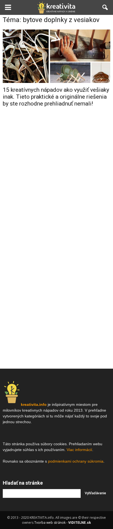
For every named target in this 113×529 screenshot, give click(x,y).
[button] (105, 7)
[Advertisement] (56, 173)
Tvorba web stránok (50, 522)
